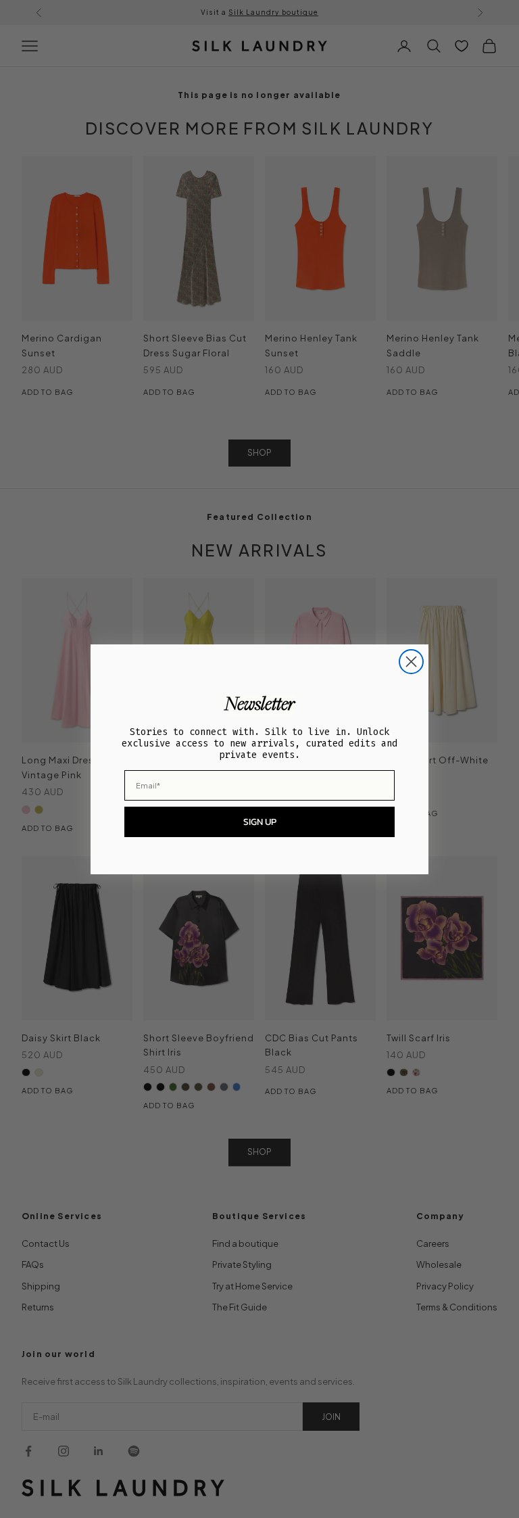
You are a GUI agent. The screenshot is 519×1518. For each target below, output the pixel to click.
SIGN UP (259, 822)
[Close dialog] (411, 661)
